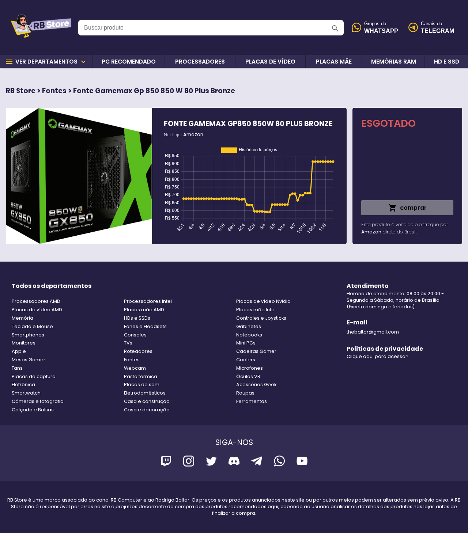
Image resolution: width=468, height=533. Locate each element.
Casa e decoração (147, 410)
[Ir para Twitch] (166, 462)
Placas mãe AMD (144, 310)
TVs (128, 343)
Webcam (135, 368)
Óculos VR (248, 376)
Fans (17, 368)
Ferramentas (251, 401)
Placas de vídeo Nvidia (263, 301)
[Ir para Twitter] (211, 462)
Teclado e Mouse (32, 326)
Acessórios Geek (256, 384)
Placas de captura (34, 376)
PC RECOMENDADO (129, 61)
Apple (19, 351)
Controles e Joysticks (261, 318)
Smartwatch (26, 393)
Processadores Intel (148, 301)
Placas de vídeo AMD (37, 310)
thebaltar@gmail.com (373, 332)
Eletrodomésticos (145, 393)
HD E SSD (446, 61)
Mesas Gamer (28, 360)
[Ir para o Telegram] (256, 462)
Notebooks (249, 335)
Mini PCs (246, 343)
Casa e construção (147, 401)
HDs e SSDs (137, 318)
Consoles (135, 335)
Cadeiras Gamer (256, 351)
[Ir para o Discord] (234, 462)
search (335, 28)
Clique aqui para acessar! (377, 356)
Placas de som (141, 384)
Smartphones (28, 335)
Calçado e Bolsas (33, 410)
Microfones (249, 368)
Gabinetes (248, 326)
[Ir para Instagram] (188, 462)
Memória (22, 318)
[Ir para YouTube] (302, 462)
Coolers (245, 360)
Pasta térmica (140, 376)
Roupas (245, 393)
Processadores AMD (36, 301)
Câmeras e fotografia (38, 401)
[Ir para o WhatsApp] (279, 462)
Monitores (23, 343)
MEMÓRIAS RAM (393, 61)
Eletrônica (23, 384)
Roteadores (138, 351)
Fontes (132, 360)
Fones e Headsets (145, 326)
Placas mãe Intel (256, 310)
